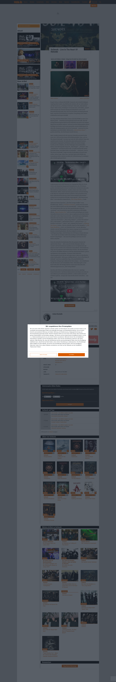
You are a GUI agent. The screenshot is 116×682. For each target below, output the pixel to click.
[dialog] (58, 341)
